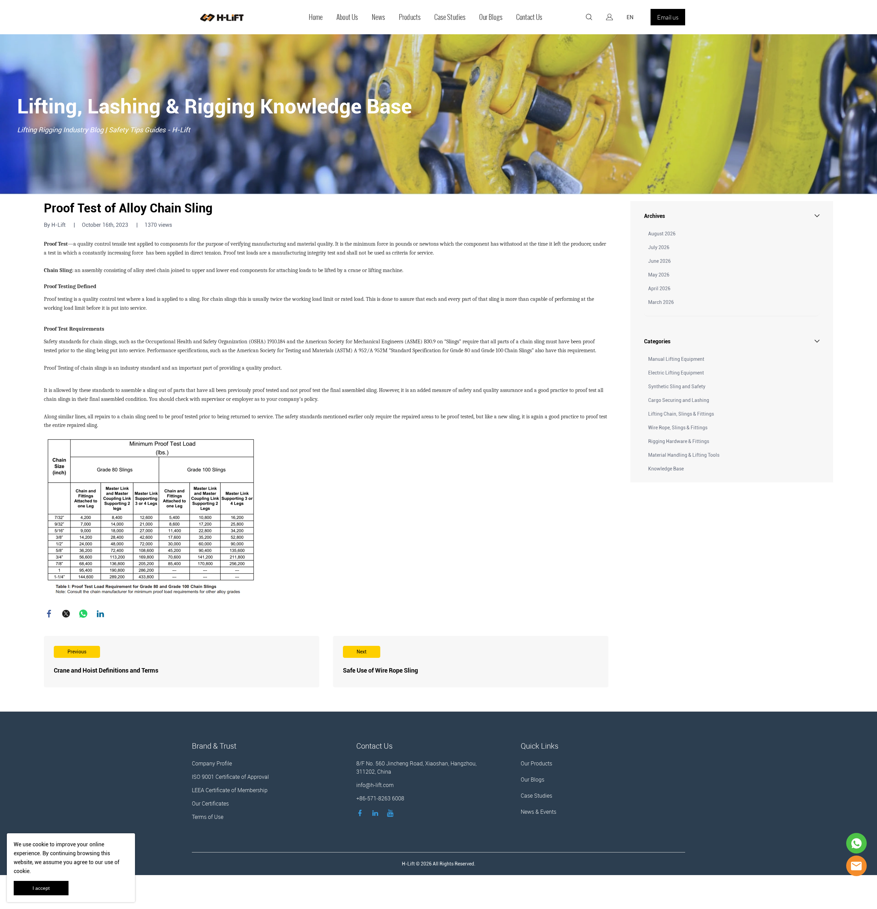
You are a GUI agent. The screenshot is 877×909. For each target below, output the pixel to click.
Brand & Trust (214, 746)
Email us (668, 17)
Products (410, 17)
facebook (49, 614)
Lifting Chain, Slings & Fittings (681, 414)
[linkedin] (376, 813)
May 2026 (658, 275)
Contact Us (529, 17)
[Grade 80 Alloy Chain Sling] (151, 517)
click (438, 114)
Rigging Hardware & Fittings (678, 441)
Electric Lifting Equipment (676, 373)
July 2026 (658, 247)
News (378, 17)
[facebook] (361, 813)
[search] (588, 18)
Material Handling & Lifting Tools (683, 455)
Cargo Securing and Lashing (678, 400)
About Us (347, 17)
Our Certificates (210, 803)
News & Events (538, 811)
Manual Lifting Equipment (676, 359)
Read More (181, 661)
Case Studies (450, 17)
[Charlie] (856, 843)
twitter (66, 614)
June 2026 (659, 261)
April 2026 (659, 288)
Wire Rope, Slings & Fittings (677, 427)
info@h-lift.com (375, 785)
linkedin (100, 614)
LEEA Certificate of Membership (230, 790)
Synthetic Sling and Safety (676, 386)
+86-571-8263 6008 (380, 798)
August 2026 (662, 233)
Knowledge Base (666, 468)
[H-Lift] (856, 866)
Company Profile (212, 763)
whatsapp (83, 614)
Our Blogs (491, 17)
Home (316, 17)
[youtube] (391, 813)
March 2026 (661, 302)
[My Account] (609, 17)
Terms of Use (207, 817)
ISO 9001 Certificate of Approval (230, 777)
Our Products (536, 763)
